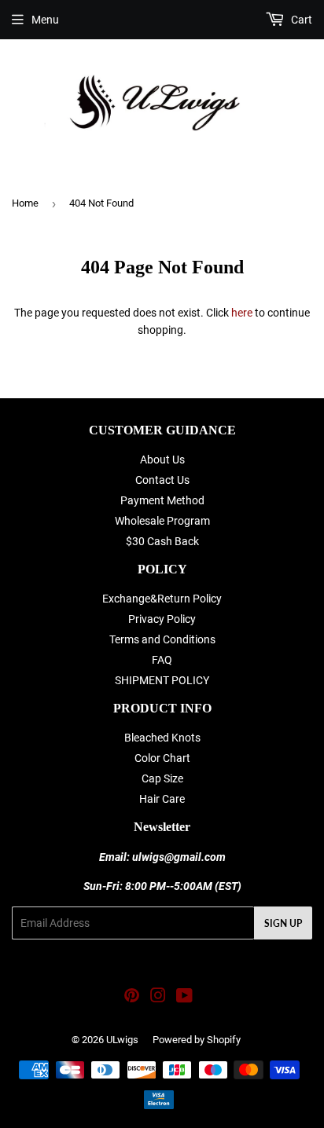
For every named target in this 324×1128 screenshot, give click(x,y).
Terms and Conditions (162, 639)
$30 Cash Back (162, 541)
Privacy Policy (162, 619)
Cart (300, 19)
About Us (162, 459)
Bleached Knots (162, 737)
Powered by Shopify (197, 1040)
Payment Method (162, 500)
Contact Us (162, 480)
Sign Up (283, 923)
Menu (45, 19)
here (241, 312)
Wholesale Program (162, 521)
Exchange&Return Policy (162, 598)
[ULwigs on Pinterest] (131, 997)
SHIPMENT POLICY (162, 680)
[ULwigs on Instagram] (158, 997)
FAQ (162, 660)
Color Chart (162, 758)
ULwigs (122, 1040)
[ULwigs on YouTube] (184, 997)
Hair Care (162, 799)
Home (25, 203)
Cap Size (162, 778)
